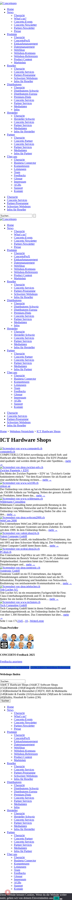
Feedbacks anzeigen (11, 661)
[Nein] (61, 898)
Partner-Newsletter (24, 27)
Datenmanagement (24, 46)
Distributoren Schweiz (26, 90)
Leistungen (20, 169)
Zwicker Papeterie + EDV (14, 470)
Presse (17, 31)
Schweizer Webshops (26, 78)
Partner (11, 134)
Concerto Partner (23, 140)
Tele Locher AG (9, 589)
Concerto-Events (23, 21)
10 (26, 620)
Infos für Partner (23, 153)
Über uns (12, 156)
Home (10, 9)
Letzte (40, 620)
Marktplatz (20, 62)
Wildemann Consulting (12, 501)
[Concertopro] (8, 3)
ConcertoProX (22, 40)
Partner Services (23, 103)
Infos (17, 109)
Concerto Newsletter (25, 24)
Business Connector (25, 162)
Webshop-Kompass (24, 53)
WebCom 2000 (8, 520)
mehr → (47, 479)
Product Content (23, 59)
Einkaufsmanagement (26, 43)
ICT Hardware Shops (48, 431)
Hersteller (12, 112)
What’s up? (20, 18)
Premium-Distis (22, 96)
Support (18, 187)
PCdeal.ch (5, 551)
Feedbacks (20, 175)
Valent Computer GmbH (13, 536)
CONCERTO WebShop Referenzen (50, 667)
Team (17, 172)
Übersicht (19, 15)
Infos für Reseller (23, 81)
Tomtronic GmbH (10, 570)
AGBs (17, 184)
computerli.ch (7, 451)
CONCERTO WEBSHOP (15, 667)
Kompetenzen (21, 165)
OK (56, 898)
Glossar (18, 178)
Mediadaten (20, 106)
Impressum (20, 181)
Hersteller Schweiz (24, 118)
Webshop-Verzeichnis (22, 431)
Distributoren (14, 84)
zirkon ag (5, 486)
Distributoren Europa (25, 93)
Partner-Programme (24, 75)
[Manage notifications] (7, 892)
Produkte (12, 34)
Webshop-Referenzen (26, 56)
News (10, 12)
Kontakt (18, 191)
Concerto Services (24, 71)
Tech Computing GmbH (13, 605)
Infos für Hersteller (24, 131)
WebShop (19, 49)
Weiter (33, 620)
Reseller (11, 65)
